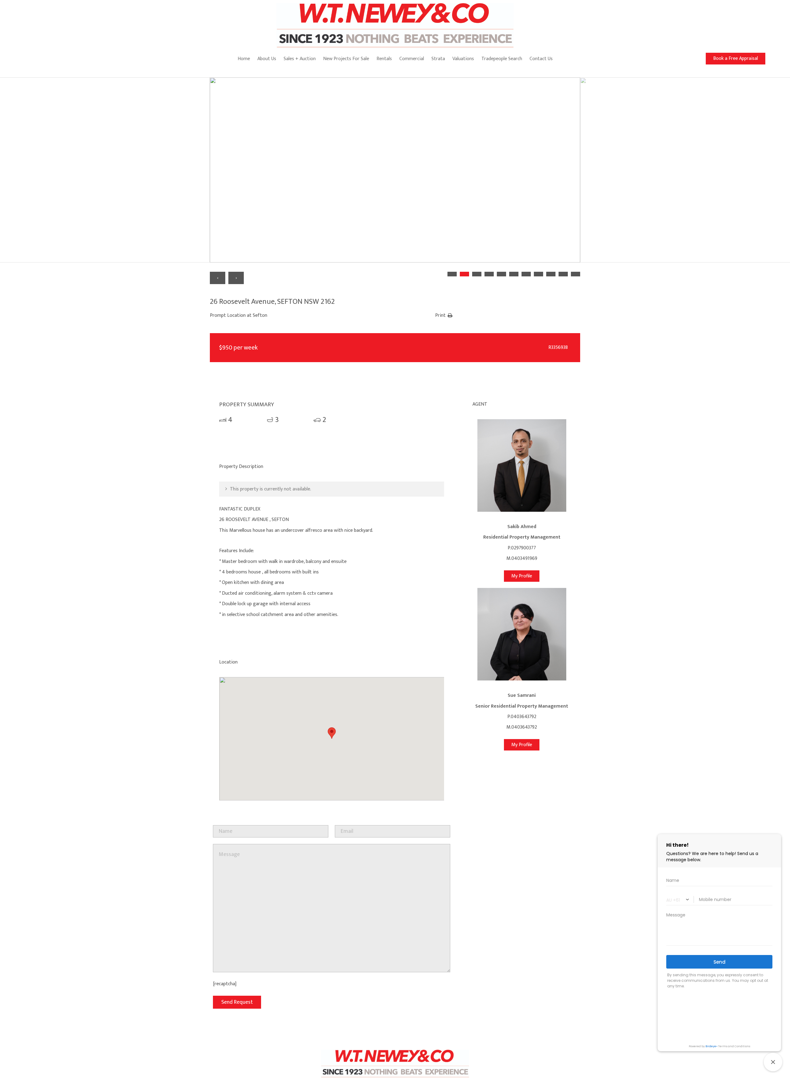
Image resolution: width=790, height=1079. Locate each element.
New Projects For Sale (346, 59)
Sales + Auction (300, 59)
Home (244, 59)
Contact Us (541, 59)
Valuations (463, 59)
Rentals (384, 59)
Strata (438, 59)
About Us (266, 59)
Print (440, 315)
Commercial (411, 59)
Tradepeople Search (501, 59)
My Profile (521, 576)
